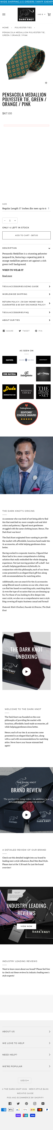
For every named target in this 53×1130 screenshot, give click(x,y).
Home (5, 27)
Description (9, 248)
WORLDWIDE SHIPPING (14, 294)
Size (4, 204)
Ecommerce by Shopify (30, 1097)
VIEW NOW (26, 926)
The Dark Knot (12, 1089)
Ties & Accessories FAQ (15, 312)
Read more (7, 275)
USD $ (40, 14)
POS (9, 1097)
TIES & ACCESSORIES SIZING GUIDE (20, 286)
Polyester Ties (23, 27)
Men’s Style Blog (39, 1089)
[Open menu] (6, 14)
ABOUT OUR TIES (11, 320)
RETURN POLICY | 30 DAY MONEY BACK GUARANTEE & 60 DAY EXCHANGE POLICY (24, 303)
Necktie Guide (25, 1093)
